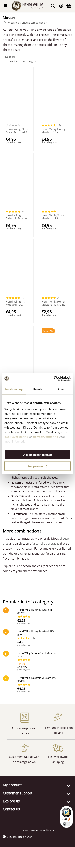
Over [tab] (61, 389)
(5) (22, 211)
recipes (24, 733)
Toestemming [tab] (13, 389)
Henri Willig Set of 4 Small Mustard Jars (37, 655)
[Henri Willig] (4, 22)
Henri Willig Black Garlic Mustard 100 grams (18, 131)
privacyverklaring (45, 436)
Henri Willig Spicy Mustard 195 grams (53, 217)
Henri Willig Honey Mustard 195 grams (53, 131)
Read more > (10, 56)
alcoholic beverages (46, 543)
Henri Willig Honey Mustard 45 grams (53, 303)
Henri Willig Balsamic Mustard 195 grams (17, 217)
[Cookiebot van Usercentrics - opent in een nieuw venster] (54, 378)
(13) (58, 125)
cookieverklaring (16, 436)
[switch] (66, 824)
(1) (57, 211)
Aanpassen (35, 466)
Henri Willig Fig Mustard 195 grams (15, 303)
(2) (57, 297)
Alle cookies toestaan (37, 454)
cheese (61, 727)
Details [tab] (37, 389)
